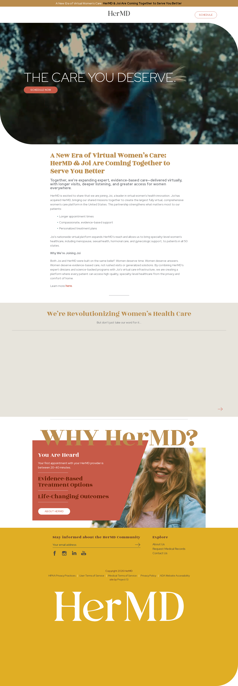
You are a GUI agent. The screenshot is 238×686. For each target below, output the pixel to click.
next (219, 409)
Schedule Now (40, 90)
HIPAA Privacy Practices (61, 575)
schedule (206, 15)
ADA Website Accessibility (175, 575)
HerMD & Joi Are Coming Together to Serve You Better (142, 3)
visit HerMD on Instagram (64, 553)
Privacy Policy (148, 575)
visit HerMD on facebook (54, 553)
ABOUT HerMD (54, 511)
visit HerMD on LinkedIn (74, 553)
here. (69, 286)
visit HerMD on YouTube (83, 553)
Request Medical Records (169, 549)
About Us (159, 544)
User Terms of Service (91, 575)
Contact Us (160, 553)
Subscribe (136, 545)
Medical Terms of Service (122, 575)
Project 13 (122, 579)
